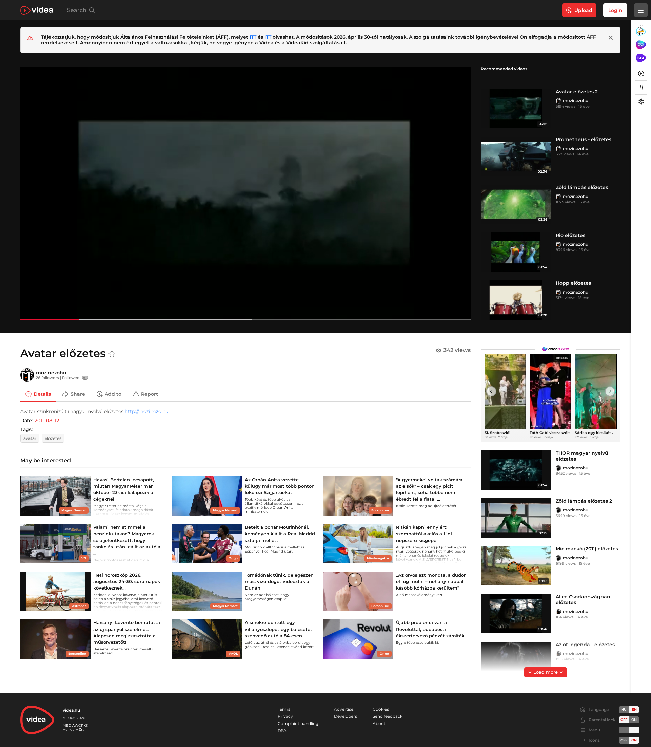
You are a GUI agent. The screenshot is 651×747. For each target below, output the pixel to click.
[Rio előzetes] (516, 252)
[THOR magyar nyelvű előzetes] (516, 470)
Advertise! (344, 709)
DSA (282, 730)
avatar (29, 438)
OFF (623, 740)
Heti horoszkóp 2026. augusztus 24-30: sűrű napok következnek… (126, 581)
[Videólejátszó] (245, 193)
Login (615, 10)
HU (624, 709)
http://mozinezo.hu (147, 411)
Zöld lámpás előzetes (582, 187)
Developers (345, 716)
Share (78, 394)
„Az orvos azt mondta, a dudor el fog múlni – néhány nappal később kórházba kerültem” (431, 581)
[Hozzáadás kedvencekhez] (111, 354)
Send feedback (387, 716)
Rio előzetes (570, 235)
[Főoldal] (36, 10)
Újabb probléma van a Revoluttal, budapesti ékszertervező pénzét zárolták (430, 629)
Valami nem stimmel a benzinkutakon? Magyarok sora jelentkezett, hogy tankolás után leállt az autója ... (126, 540)
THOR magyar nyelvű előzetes (582, 456)
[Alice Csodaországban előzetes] (516, 613)
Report (149, 394)
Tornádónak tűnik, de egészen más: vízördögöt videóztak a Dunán (279, 581)
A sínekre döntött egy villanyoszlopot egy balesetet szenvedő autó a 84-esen (278, 629)
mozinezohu (575, 100)
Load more (545, 672)
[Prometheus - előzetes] (516, 156)
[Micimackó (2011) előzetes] (516, 565)
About (379, 723)
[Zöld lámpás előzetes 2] (516, 518)
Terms (284, 709)
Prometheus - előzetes (583, 139)
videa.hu (71, 710)
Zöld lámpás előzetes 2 (584, 501)
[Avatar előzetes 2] (516, 108)
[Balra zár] (624, 730)
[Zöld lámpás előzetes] (516, 204)
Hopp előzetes (573, 283)
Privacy (285, 716)
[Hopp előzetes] (516, 300)
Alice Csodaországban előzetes (583, 599)
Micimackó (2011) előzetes (587, 549)
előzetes (53, 438)
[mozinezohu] (558, 101)
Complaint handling (298, 723)
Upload (583, 10)
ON (634, 719)
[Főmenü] (641, 10)
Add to (113, 394)
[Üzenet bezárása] (610, 37)
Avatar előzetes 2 (577, 92)
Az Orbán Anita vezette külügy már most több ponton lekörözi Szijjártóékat (280, 486)
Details (42, 394)
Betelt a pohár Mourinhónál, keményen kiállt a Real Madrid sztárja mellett (280, 533)
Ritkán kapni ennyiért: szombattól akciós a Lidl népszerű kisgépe (424, 533)
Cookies (381, 709)
